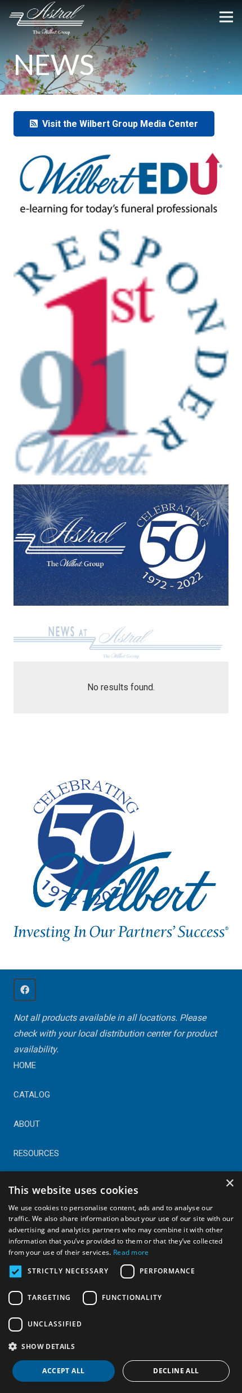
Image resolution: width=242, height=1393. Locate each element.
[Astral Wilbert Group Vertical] (46, 19)
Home (25, 1065)
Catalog (32, 1095)
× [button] (229, 1183)
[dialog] (121, 1282)
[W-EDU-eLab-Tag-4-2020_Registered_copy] (121, 183)
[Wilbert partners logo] (121, 896)
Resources (36, 1153)
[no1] (121, 352)
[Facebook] (25, 989)
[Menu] (226, 17)
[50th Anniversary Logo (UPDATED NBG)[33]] (84, 831)
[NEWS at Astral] (121, 640)
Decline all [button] (176, 1371)
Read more (131, 1252)
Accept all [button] (63, 1371)
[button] (121, 1347)
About (27, 1124)
